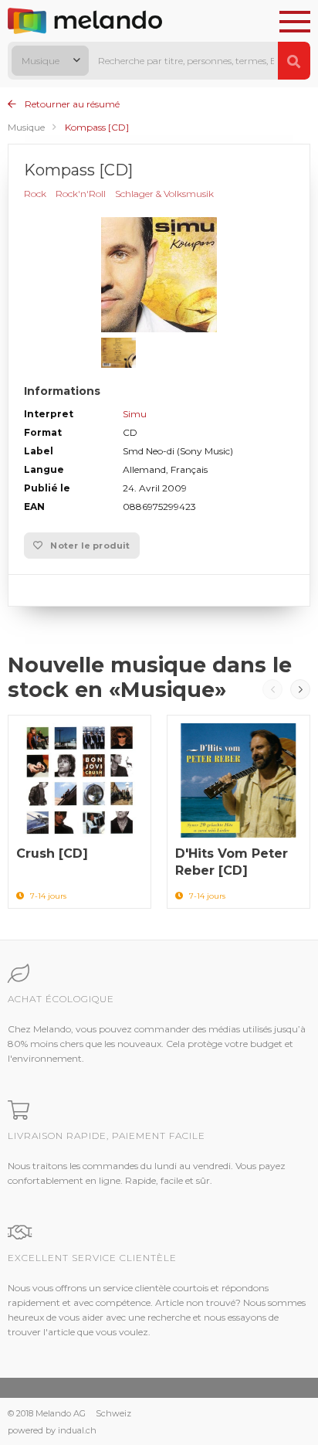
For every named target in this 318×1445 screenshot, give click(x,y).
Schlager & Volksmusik (164, 193)
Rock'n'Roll (81, 193)
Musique (26, 127)
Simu (135, 414)
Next (300, 689)
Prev (272, 689)
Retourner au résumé (71, 104)
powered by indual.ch (52, 1430)
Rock (35, 193)
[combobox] (50, 61)
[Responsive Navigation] (294, 22)
